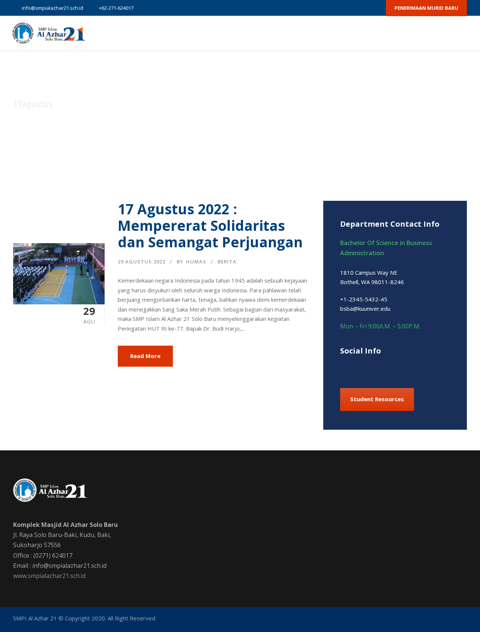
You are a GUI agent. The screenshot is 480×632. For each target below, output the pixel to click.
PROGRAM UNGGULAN (254, 33)
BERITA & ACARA (351, 33)
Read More (145, 356)
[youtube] (362, 8)
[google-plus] (336, 8)
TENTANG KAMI (194, 33)
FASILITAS (306, 33)
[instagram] (375, 8)
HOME (155, 33)
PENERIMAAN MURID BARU (426, 8)
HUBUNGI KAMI (433, 33)
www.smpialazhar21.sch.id (49, 576)
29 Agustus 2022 (141, 261)
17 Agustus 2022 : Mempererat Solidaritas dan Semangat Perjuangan (210, 225)
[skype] (382, 367)
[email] (310, 8)
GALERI (393, 33)
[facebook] (323, 8)
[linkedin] (369, 367)
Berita (227, 261)
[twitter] (349, 8)
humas (196, 261)
